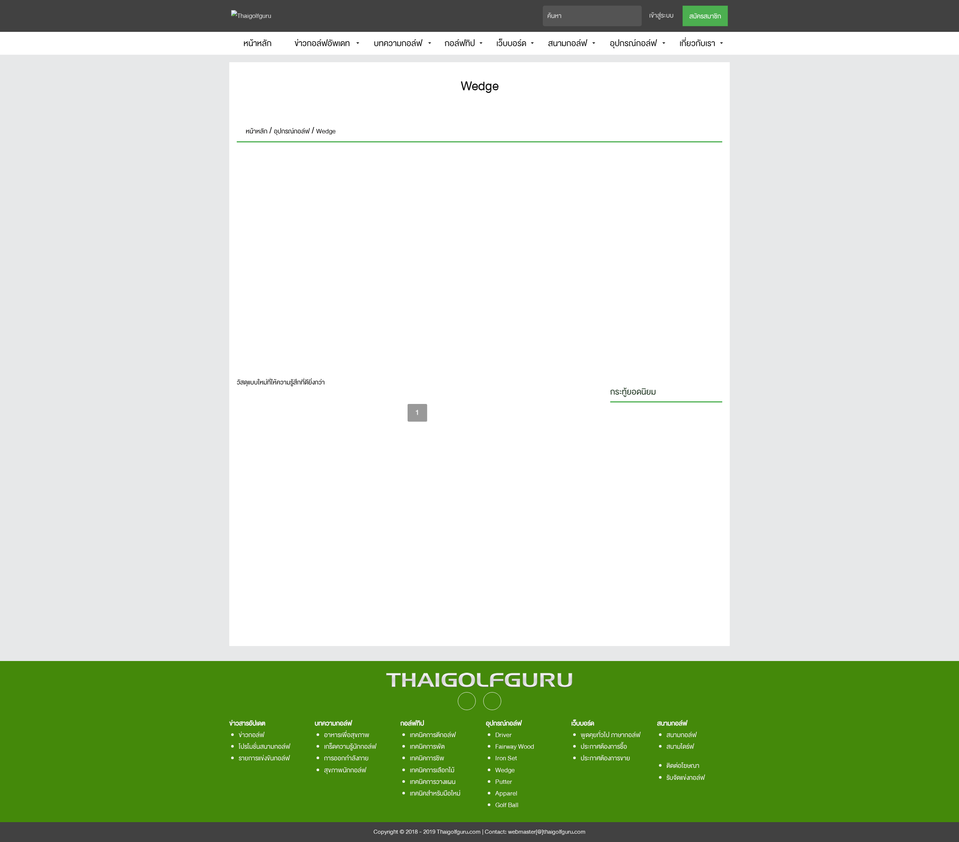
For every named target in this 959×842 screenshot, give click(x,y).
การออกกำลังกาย (346, 758)
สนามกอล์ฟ (681, 735)
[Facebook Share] (469, 110)
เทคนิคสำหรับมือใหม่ (435, 793)
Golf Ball (506, 805)
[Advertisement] (666, 262)
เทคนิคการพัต (427, 746)
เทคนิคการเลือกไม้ (432, 770)
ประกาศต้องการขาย (605, 758)
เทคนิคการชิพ (427, 758)
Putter (503, 781)
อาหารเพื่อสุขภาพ (346, 735)
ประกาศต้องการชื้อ (604, 746)
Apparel (506, 793)
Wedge (505, 770)
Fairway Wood (514, 746)
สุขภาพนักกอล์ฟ (345, 770)
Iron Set (506, 758)
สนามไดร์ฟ (680, 746)
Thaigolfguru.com (459, 832)
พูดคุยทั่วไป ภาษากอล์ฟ (611, 735)
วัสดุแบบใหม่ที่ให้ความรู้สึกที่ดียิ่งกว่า (281, 383)
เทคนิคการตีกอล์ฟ (433, 735)
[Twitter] (490, 110)
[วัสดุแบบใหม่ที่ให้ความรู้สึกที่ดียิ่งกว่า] (417, 260)
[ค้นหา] (636, 16)
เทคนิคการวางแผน (433, 781)
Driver (503, 735)
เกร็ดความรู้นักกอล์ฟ (350, 746)
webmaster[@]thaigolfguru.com (547, 832)
